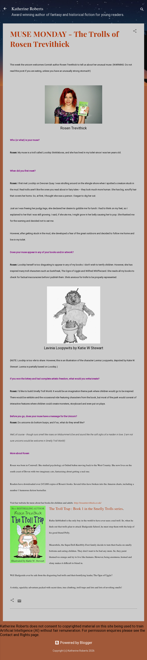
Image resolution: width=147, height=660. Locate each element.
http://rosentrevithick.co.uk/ (87, 502)
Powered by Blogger (75, 642)
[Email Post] (19, 602)
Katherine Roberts (27, 8)
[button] (135, 31)
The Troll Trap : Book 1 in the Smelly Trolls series (86, 508)
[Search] (142, 9)
